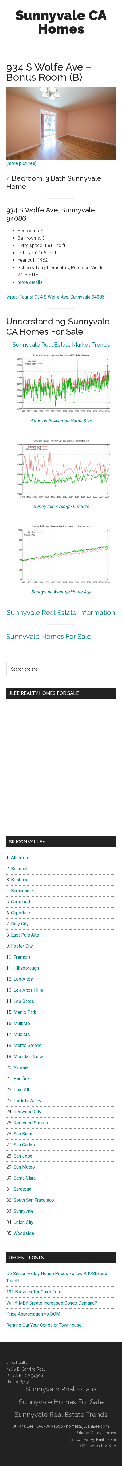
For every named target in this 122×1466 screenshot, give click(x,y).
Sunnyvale (24, 1211)
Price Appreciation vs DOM (33, 1314)
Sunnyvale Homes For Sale (48, 636)
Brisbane (20, 879)
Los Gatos (24, 1001)
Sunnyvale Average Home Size (61, 421)
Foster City (22, 946)
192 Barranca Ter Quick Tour (33, 1292)
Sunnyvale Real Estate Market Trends (61, 344)
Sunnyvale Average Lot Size (61, 506)
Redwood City (27, 1111)
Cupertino (20, 913)
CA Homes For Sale (98, 1446)
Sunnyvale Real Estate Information (61, 612)
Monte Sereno (28, 1045)
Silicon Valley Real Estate (93, 1439)
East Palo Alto (25, 935)
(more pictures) (21, 163)
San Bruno (23, 1134)
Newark (21, 1067)
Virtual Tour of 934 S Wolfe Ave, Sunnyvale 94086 (55, 297)
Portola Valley (27, 1100)
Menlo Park (25, 1012)
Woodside (24, 1233)
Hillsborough (26, 968)
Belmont (19, 868)
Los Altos (23, 979)
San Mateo (24, 1167)
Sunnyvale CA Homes (61, 22)
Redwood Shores (31, 1122)
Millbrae (22, 1023)
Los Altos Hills (28, 990)
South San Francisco (34, 1200)
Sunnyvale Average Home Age (61, 592)
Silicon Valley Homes (96, 1433)
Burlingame (22, 890)
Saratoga (22, 1189)
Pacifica (22, 1078)
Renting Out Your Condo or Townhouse (44, 1325)
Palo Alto (23, 1089)
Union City (23, 1222)
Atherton (19, 857)
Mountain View (28, 1056)
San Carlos (24, 1145)
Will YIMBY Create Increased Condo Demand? (51, 1303)
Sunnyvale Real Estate (61, 1389)
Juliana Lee (23, 1426)
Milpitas (22, 1034)
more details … (32, 282)
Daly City (20, 924)
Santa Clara (25, 1178)
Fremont (22, 957)
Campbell (20, 902)
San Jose (23, 1156)
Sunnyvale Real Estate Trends (61, 1414)
